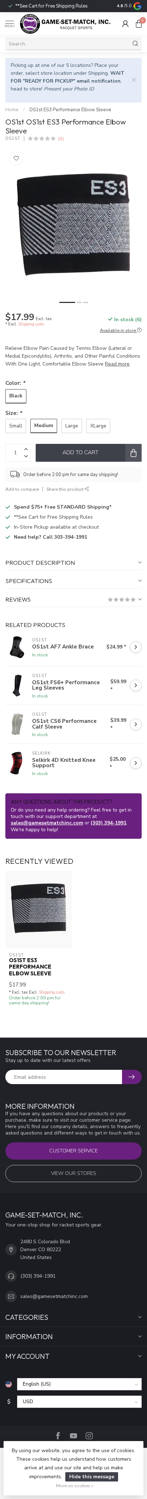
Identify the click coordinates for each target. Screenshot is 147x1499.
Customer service (73, 1150)
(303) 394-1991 (108, 822)
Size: (13, 413)
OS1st (12, 139)
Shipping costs (31, 324)
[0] (139, 23)
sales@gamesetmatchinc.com (47, 822)
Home (12, 110)
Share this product (65, 489)
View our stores (73, 1173)
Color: (15, 383)
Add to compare (22, 489)
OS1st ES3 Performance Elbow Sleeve (70, 110)
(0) (61, 139)
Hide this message (91, 1476)
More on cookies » (74, 1486)
